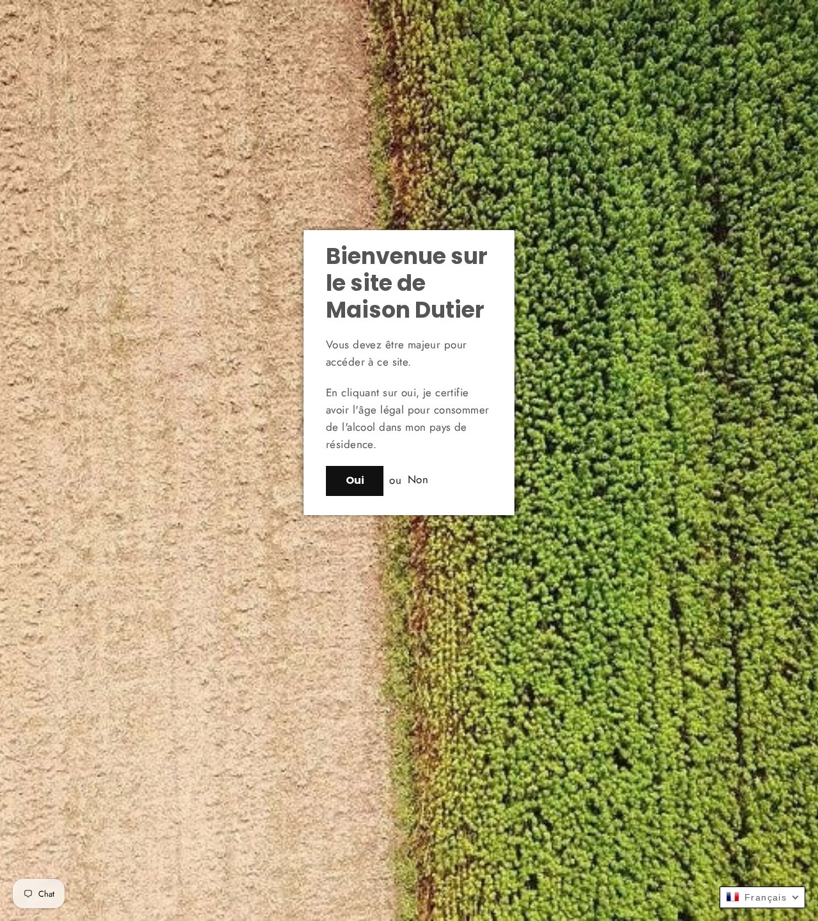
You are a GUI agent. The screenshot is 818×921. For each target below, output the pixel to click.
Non (418, 480)
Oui (355, 480)
